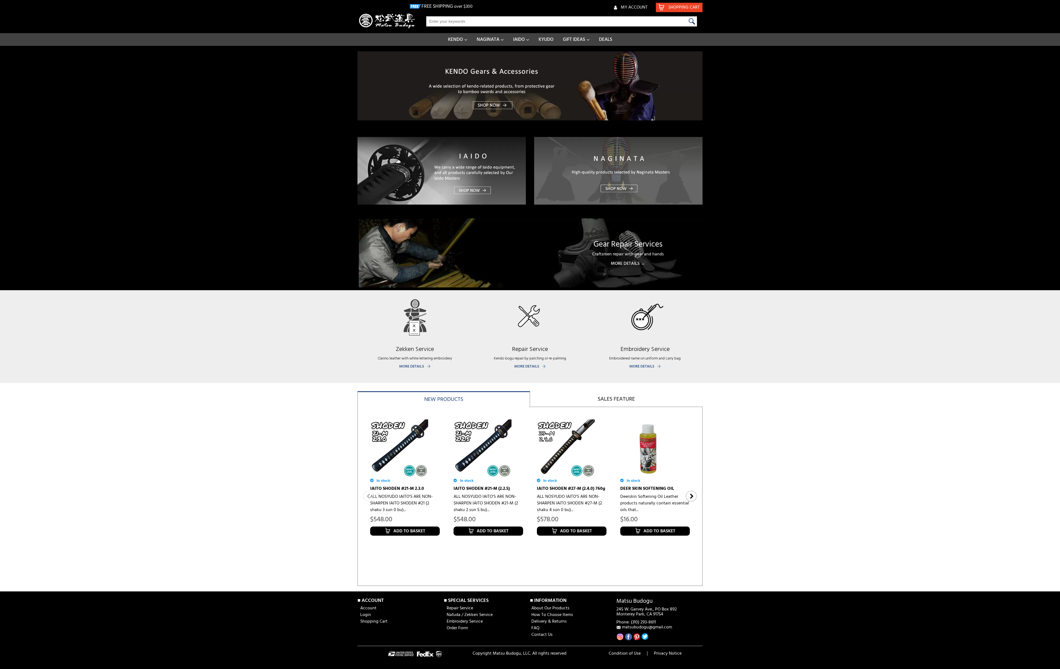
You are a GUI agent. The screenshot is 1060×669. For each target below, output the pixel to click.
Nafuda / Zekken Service (470, 614)
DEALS (605, 39)
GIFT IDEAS (574, 39)
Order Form (457, 628)
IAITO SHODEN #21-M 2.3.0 (397, 488)
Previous (368, 496)
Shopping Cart (374, 621)
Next (691, 496)
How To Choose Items (552, 614)
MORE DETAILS (411, 366)
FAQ (535, 628)
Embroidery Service (465, 621)
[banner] (530, 85)
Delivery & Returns (549, 621)
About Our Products (550, 608)
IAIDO (519, 39)
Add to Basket (409, 531)
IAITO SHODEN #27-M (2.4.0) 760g (571, 488)
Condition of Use (625, 653)
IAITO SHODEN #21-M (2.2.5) (482, 488)
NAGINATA (488, 39)
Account (368, 608)
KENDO (455, 39)
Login (365, 614)
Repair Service (460, 608)
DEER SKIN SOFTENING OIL (647, 488)
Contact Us (542, 634)
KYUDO (546, 39)
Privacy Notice (668, 653)
